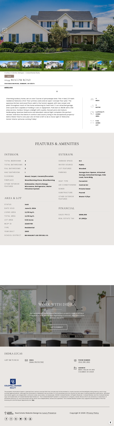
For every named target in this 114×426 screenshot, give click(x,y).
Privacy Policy (93, 413)
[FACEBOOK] (6, 419)
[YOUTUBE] (20, 419)
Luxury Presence (49, 413)
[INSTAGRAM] (11, 419)
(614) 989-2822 (84, 362)
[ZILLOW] (30, 419)
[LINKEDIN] (16, 419)
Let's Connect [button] (57, 327)
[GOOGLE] (25, 419)
